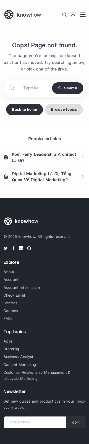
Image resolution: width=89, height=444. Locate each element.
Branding (11, 349)
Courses (10, 310)
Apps (8, 341)
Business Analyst (18, 356)
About (8, 272)
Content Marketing (19, 364)
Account (10, 279)
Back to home (24, 109)
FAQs (8, 318)
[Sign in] (73, 14)
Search (70, 88)
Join (76, 422)
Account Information (21, 287)
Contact (10, 303)
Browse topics (64, 109)
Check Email (14, 295)
